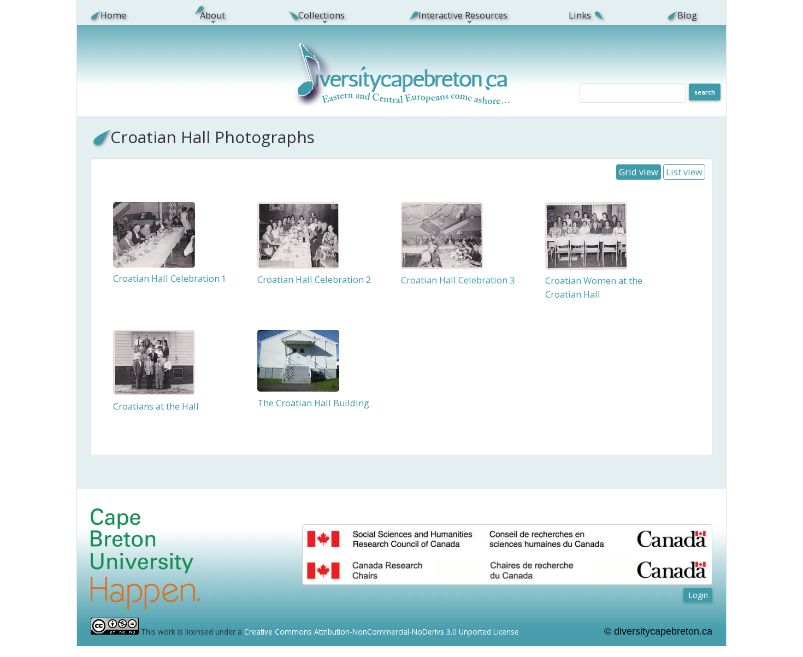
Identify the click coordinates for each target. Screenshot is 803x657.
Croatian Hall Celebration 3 (458, 280)
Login (698, 595)
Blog (687, 15)
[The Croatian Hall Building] (298, 388)
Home (113, 15)
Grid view (638, 172)
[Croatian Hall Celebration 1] (154, 264)
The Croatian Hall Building (313, 403)
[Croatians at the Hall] (154, 392)
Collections (315, 15)
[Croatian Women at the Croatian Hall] (586, 267)
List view (684, 172)
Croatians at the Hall (156, 406)
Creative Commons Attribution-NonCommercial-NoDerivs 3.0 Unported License (381, 631)
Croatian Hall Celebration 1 (169, 279)
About (206, 15)
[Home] (403, 103)
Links (580, 15)
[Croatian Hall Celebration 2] (298, 265)
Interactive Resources (456, 15)
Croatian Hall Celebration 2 (314, 280)
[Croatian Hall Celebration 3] (442, 266)
